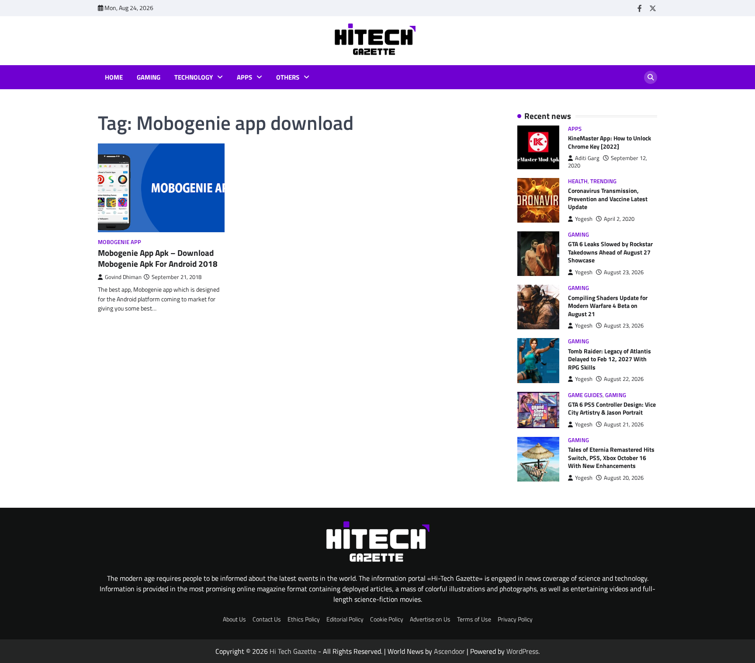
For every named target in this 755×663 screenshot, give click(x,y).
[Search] (650, 77)
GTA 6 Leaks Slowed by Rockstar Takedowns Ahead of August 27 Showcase (610, 252)
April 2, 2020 (619, 219)
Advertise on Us (430, 619)
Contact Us (267, 619)
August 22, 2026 (624, 379)
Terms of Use (474, 619)
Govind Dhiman (123, 277)
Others (287, 77)
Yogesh (583, 219)
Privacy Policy (515, 619)
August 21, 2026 (624, 424)
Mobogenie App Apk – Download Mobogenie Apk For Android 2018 (158, 258)
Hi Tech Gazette (293, 651)
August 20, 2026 (624, 478)
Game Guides (585, 395)
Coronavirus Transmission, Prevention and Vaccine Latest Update (608, 199)
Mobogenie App (119, 242)
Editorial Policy (345, 619)
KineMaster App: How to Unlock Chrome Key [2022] (609, 142)
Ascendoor (449, 651)
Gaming (148, 77)
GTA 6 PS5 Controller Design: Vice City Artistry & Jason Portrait (612, 409)
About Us (234, 619)
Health (578, 181)
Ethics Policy (303, 619)
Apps (244, 77)
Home (114, 77)
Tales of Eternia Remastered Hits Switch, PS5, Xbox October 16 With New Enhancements (611, 458)
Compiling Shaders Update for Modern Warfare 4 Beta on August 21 (608, 306)
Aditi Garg (587, 158)
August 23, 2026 (624, 272)
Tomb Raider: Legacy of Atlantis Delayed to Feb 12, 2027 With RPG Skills (609, 359)
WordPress (522, 651)
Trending (603, 181)
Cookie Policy (386, 619)
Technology (193, 77)
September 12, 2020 (607, 161)
